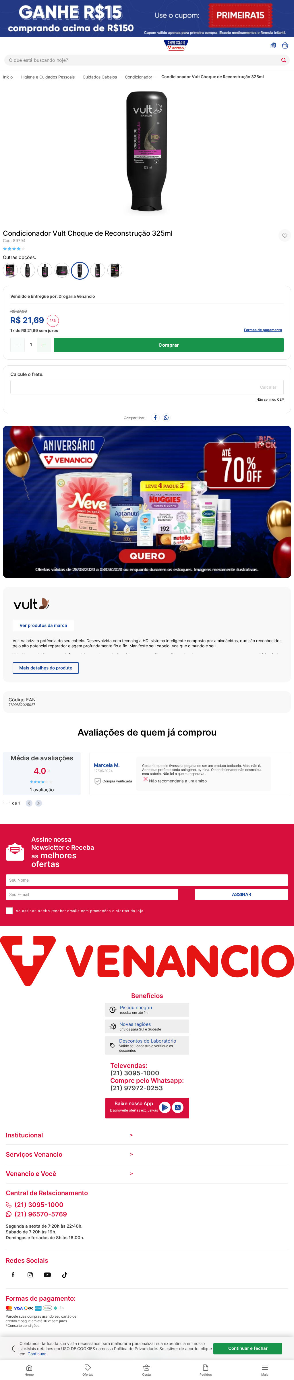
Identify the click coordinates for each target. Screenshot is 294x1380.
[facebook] (155, 418)
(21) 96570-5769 (40, 1214)
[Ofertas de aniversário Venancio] (147, 500)
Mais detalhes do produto (45, 668)
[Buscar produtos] (284, 60)
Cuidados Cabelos (100, 76)
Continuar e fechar (248, 1348)
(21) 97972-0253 (136, 1088)
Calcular (268, 387)
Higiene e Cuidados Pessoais (48, 76)
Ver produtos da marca (43, 625)
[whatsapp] (166, 418)
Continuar (36, 1353)
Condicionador (138, 76)
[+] (44, 345)
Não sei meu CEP (270, 399)
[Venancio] (147, 961)
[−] (17, 345)
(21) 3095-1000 (134, 1073)
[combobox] (147, 60)
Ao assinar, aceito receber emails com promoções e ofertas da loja (80, 911)
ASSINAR (241, 894)
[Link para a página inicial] (8, 76)
